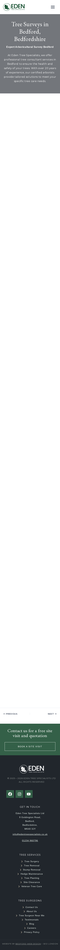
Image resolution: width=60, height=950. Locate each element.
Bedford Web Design (28, 944)
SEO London (50, 944)
